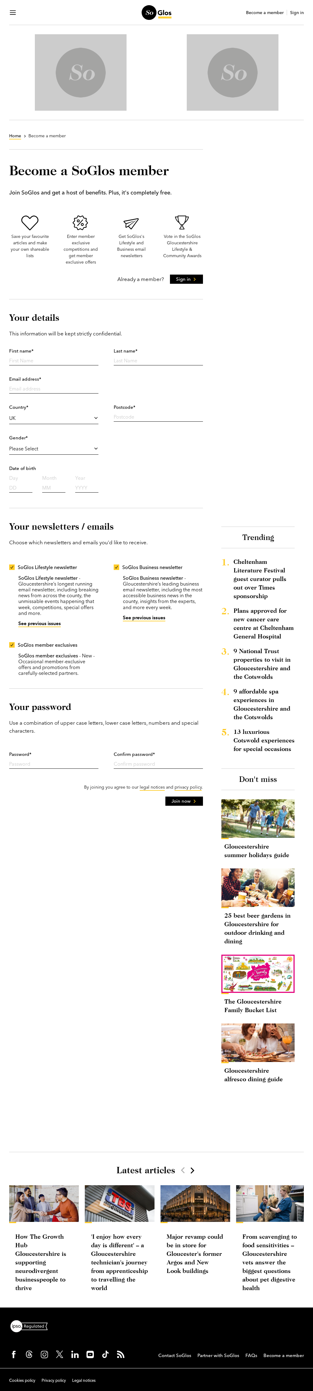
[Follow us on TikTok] (105, 1354)
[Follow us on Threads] (29, 1354)
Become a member (265, 12)
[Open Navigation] (13, 12)
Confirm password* (134, 754)
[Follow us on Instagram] (44, 1354)
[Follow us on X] (59, 1354)
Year (80, 478)
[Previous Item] (182, 1170)
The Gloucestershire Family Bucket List (253, 1005)
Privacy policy (54, 1380)
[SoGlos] (156, 12)
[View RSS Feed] (120, 1354)
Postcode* (124, 407)
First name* (21, 351)
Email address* (25, 379)
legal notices (152, 787)
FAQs (251, 1355)
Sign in (297, 12)
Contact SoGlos (174, 1355)
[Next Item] (192, 1170)
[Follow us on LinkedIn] (74, 1354)
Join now (181, 801)
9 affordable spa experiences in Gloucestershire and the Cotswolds (262, 704)
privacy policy (188, 787)
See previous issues (39, 623)
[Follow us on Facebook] (13, 1354)
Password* (20, 754)
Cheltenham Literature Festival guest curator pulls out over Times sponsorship (260, 578)
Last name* (126, 351)
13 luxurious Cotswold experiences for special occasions (264, 740)
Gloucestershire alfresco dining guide (253, 1074)
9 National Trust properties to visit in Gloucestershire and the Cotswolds (262, 663)
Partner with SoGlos (218, 1355)
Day (13, 478)
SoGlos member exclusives (47, 645)
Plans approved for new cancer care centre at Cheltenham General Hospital (264, 623)
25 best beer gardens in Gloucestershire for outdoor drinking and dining (257, 928)
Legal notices (84, 1380)
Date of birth (22, 468)
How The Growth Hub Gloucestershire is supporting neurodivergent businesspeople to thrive (40, 1262)
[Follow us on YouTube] (90, 1354)
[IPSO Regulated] (31, 1325)
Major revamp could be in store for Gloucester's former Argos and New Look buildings (195, 1253)
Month (49, 478)
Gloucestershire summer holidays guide (256, 850)
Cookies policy (22, 1380)
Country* (18, 407)
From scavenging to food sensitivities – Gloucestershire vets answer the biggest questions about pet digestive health (269, 1262)
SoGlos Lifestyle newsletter (47, 567)
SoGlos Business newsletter (152, 567)
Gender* (18, 438)
